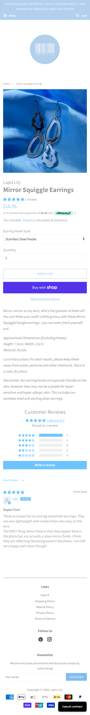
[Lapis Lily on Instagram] (49, 640)
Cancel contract (72, 706)
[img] (13, 492)
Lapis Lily (56, 690)
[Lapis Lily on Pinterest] (40, 640)
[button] (14, 199)
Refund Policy (45, 607)
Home (6, 83)
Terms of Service (45, 619)
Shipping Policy (45, 601)
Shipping (28, 220)
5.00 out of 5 (55, 420)
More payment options (45, 299)
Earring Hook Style (16, 231)
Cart (84, 16)
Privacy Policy (45, 613)
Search (45, 595)
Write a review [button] (45, 465)
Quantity (9, 250)
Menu (12, 16)
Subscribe (76, 677)
